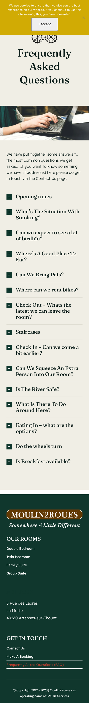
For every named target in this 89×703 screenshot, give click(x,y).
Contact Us (46, 178)
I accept (45, 24)
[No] (83, 17)
